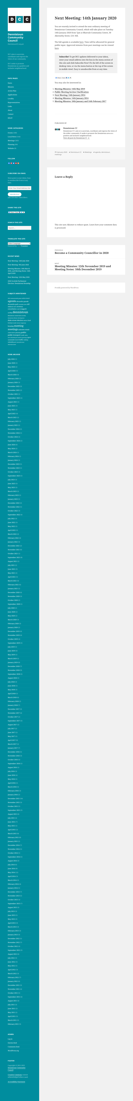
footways (10, 323)
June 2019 (11, 651)
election (20, 320)
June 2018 (11, 686)
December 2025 (13, 386)
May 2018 (11, 690)
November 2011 (14, 989)
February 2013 (13, 931)
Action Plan (12, 91)
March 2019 (12, 658)
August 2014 (12, 861)
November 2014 (14, 849)
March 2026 (12, 375)
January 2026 (13, 382)
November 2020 (14, 596)
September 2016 (14, 763)
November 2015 (14, 802)
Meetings (11, 141)
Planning (11, 144)
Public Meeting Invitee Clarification (72, 92)
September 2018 (14, 674)
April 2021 (11, 577)
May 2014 (11, 872)
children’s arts (12, 307)
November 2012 (14, 942)
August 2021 (12, 561)
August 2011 (12, 1001)
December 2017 (13, 709)
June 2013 (11, 915)
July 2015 (11, 818)
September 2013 (14, 903)
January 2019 (13, 662)
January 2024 (13, 460)
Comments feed (13, 1047)
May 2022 (11, 526)
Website (11, 148)
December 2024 (13, 429)
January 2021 (13, 588)
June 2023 (11, 483)
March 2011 (12, 1020)
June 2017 (11, 732)
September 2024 (14, 441)
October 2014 (13, 853)
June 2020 (11, 612)
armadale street (23, 304)
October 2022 (13, 511)
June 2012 (11, 962)
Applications (12, 95)
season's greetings (22, 337)
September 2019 (14, 643)
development (21, 318)
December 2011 (13, 985)
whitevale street (12, 344)
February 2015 (13, 837)
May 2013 (11, 919)
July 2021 (11, 565)
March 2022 (12, 534)
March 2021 (12, 581)
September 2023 (14, 476)
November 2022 (14, 507)
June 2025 (11, 406)
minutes (21, 329)
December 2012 (13, 938)
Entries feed (12, 1043)
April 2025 (11, 413)
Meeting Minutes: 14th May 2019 (70, 89)
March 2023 (12, 491)
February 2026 (13, 378)
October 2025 (13, 394)
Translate (24, 246)
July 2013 (11, 911)
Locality (11, 99)
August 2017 (12, 725)
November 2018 (14, 670)
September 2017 (14, 721)
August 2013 (12, 907)
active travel (26, 298)
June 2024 (11, 445)
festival (25, 320)
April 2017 (11, 740)
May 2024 (11, 448)
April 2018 (11, 693)
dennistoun (20, 312)
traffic (21, 340)
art (28, 304)
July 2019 (11, 647)
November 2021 (14, 550)
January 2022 (13, 542)
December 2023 (13, 464)
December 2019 (13, 631)
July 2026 (11, 359)
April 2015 (11, 830)
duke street (12, 320)
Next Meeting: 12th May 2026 (19, 277)
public (23, 332)
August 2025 (12, 402)
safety (26, 335)
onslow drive (11, 332)
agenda (12, 301)
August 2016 (12, 767)
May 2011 (11, 1012)
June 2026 (11, 363)
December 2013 (13, 892)
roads (22, 335)
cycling (10, 313)
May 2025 (11, 410)
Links (10, 106)
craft (18, 309)
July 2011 (11, 1005)
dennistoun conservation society (17, 315)
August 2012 (12, 954)
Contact (10, 114)
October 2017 (13, 717)
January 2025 (13, 425)
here (82, 42)
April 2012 (11, 970)
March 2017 (12, 744)
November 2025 (14, 390)
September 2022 (14, 515)
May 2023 (11, 487)
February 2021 (13, 585)
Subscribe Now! (14, 194)
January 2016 (13, 795)
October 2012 (13, 946)
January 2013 (13, 935)
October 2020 (13, 600)
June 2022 (11, 522)
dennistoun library (12, 318)
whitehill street (20, 342)
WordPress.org (13, 1051)
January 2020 (13, 627)
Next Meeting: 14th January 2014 (70, 95)
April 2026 (11, 371)
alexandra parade (22, 301)
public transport (14, 335)
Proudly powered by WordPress (67, 288)
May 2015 (11, 826)
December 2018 (13, 666)
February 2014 (13, 884)
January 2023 (13, 499)
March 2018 (12, 697)
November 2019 (14, 635)
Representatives (14, 102)
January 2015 (13, 841)
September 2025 (14, 398)
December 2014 (13, 845)
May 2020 (11, 616)
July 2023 (11, 480)
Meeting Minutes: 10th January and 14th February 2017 (80, 101)
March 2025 (12, 417)
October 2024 (13, 437)
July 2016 (11, 771)
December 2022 (13, 503)
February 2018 (13, 701)
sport (29, 337)
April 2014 (11, 876)
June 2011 (11, 1008)
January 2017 (13, 748)
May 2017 (11, 736)
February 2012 (13, 977)
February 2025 (13, 421)
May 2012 (11, 966)
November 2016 (14, 756)
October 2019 (13, 639)
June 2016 (11, 775)
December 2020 (13, 592)
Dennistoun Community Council (15, 37)
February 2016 (13, 791)
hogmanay (23, 323)
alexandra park (13, 304)
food (29, 320)
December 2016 (13, 752)
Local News (12, 137)
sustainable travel (13, 340)
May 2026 (11, 367)
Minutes (11, 87)
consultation (12, 309)
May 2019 (11, 655)
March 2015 (12, 833)
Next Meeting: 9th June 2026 (18, 265)
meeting (18, 325)
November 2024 (14, 433)
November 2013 (14, 896)
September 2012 (14, 950)
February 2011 (13, 1024)
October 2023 (13, 472)
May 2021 (11, 573)
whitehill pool (12, 342)
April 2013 (11, 923)
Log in (10, 1039)
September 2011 (14, 997)
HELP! (10, 118)
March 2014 (12, 880)
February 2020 (13, 623)
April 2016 (11, 783)
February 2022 (13, 538)
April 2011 (11, 1016)
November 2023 (14, 468)
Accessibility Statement (16, 1082)
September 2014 (14, 857)
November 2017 (14, 713)
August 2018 (12, 678)
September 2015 (14, 810)
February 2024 (13, 456)
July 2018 (11, 682)
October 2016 (13, 760)
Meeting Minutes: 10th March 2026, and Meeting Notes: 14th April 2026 (19, 271)
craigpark (23, 309)
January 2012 (13, 981)
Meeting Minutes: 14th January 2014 (72, 98)
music (27, 330)
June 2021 (11, 569)
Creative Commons (15, 1075)
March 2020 (12, 620)
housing (11, 326)
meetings (13, 329)
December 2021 (13, 546)
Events (10, 133)
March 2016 (12, 787)
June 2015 (11, 822)
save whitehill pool (12, 337)
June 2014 (11, 868)
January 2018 (13, 705)
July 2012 (11, 958)
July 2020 (11, 608)
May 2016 (11, 779)
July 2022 (11, 518)
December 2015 (13, 798)
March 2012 (12, 973)
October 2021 (13, 553)
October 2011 (13, 993)
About (10, 110)
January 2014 (13, 888)
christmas (20, 307)
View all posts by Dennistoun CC (75, 138)
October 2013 (13, 900)
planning (18, 332)
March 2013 (12, 927)
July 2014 (11, 865)
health (14, 323)
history (18, 323)
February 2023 (13, 495)
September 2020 (14, 604)
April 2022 (11, 530)
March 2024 (12, 452)
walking (26, 340)
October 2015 (13, 806)
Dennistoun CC (75, 152)
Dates (10, 83)
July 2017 (11, 728)
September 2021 (14, 557)
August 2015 (12, 814)
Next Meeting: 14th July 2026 (18, 261)
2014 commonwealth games (15, 298)
